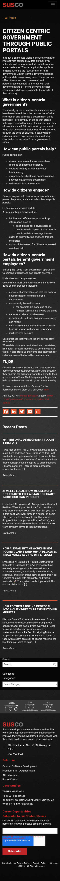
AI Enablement (10, 775)
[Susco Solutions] (30, 724)
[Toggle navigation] (52, 4)
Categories (8, 678)
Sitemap (54, 863)
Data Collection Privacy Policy (16, 863)
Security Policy (39, 863)
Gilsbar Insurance (14, 796)
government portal (33, 399)
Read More (8, 475)
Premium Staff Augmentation (18, 770)
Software (32, 395)
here (46, 389)
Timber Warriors (13, 791)
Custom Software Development (19, 766)
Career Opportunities (16, 811)
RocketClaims (10, 779)
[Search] (55, 664)
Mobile (23, 395)
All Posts (10, 17)
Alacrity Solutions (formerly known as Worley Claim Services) (28, 802)
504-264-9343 (15, 754)
